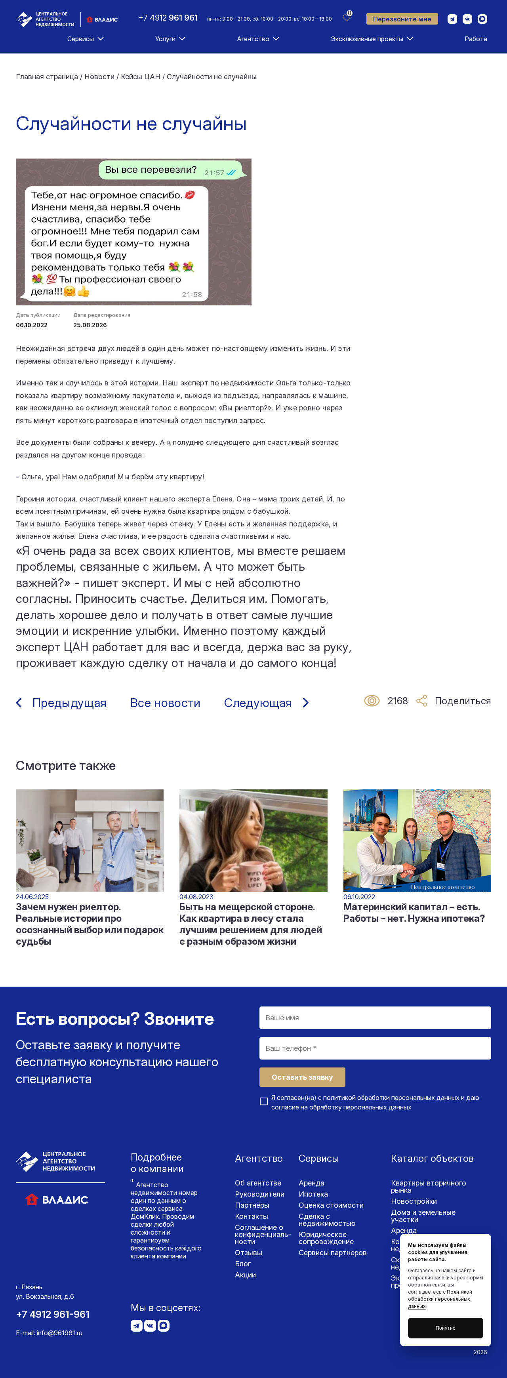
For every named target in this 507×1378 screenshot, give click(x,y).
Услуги (165, 39)
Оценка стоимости (331, 1205)
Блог (243, 1264)
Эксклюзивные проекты (367, 39)
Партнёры (252, 1205)
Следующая (258, 703)
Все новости (165, 703)
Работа (476, 39)
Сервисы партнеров (333, 1252)
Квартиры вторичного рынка (428, 1186)
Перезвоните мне (402, 19)
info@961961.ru (59, 1333)
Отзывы (248, 1252)
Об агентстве (258, 1183)
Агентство (253, 39)
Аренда (311, 1183)
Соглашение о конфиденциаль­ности (263, 1234)
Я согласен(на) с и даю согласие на (375, 1102)
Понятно (446, 1328)
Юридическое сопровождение (326, 1238)
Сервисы (80, 39)
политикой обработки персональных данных (391, 1098)
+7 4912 (168, 18)
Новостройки (414, 1201)
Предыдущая (69, 703)
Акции (245, 1275)
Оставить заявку (302, 1077)
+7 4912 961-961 (53, 1314)
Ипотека (313, 1194)
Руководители (259, 1194)
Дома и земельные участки (423, 1216)
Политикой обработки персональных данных (440, 1299)
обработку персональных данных (360, 1107)
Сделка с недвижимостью (327, 1219)
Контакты (251, 1216)
